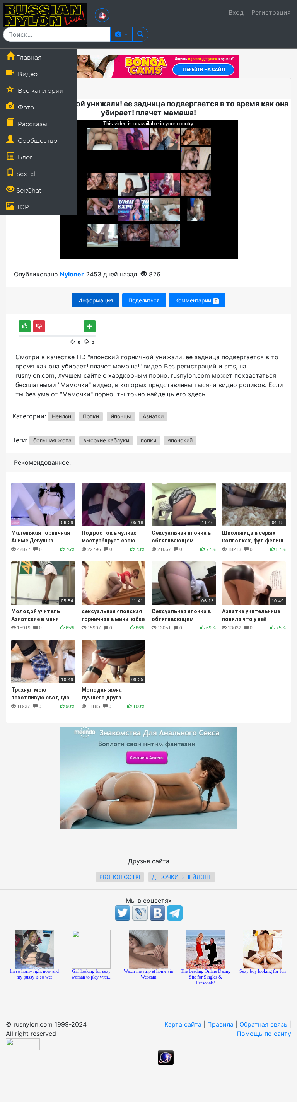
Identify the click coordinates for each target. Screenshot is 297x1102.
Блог (24, 157)
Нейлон (61, 416)
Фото (25, 107)
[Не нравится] (39, 326)
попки (148, 440)
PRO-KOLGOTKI (119, 876)
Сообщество (36, 140)
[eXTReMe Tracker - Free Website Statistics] (166, 1057)
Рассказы (31, 124)
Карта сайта (182, 1024)
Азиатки (153, 416)
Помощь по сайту (264, 1033)
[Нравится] (25, 326)
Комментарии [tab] (196, 300)
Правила (220, 1024)
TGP (21, 207)
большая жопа (52, 440)
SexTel (24, 174)
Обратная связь (263, 1024)
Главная (27, 57)
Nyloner (72, 274)
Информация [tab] (95, 300)
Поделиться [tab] (144, 300)
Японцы (121, 416)
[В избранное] (90, 326)
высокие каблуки (106, 440)
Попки (91, 416)
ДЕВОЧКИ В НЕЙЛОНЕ (182, 876)
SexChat (27, 190)
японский (180, 440)
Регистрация (271, 12)
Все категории (39, 90)
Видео (27, 74)
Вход (236, 12)
